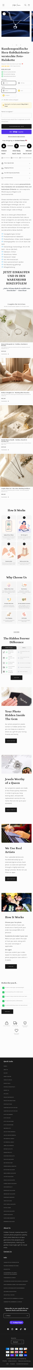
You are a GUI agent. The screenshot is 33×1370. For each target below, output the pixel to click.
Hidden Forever (16, 1358)
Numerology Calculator (9, 1190)
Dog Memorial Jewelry (9, 1138)
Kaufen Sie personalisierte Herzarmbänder (14, 1288)
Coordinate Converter (9, 1197)
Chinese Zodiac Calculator (10, 1183)
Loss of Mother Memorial (10, 1135)
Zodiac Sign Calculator (9, 1180)
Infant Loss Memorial (9, 1145)
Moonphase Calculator (9, 1221)
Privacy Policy (7, 1083)
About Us (6, 1069)
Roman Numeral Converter (10, 1166)
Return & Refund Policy (9, 1086)
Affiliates (6, 1093)
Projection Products (9, 1097)
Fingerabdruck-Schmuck (10, 1277)
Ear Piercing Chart (8, 1162)
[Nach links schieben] (12, 45)
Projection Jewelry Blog (9, 1100)
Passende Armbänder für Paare (11, 1265)
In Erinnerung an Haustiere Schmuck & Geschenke (16, 1281)
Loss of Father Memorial (9, 1131)
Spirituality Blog (8, 1104)
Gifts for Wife (7, 1117)
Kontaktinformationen (22, 1363)
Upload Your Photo (11, 740)
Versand (12, 1363)
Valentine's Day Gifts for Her (10, 1107)
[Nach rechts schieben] (21, 45)
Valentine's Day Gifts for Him (10, 1110)
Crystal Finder (7, 1207)
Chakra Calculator (8, 1214)
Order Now (16, 677)
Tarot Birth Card (8, 1200)
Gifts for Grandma (8, 1114)
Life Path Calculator (8, 1176)
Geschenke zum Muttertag (10, 1291)
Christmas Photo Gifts (9, 1155)
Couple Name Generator (9, 1218)
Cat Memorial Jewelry (9, 1142)
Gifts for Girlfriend (8, 1121)
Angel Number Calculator (10, 1173)
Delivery (6, 1072)
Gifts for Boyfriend (8, 1124)
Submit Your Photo (11, 878)
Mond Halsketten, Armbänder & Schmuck (13, 1298)
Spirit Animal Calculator (10, 1204)
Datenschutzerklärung (24, 1361)
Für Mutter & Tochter (9, 1294)
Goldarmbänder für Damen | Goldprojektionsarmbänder (10, 1273)
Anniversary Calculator (9, 1193)
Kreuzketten (7, 1269)
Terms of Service (8, 1079)
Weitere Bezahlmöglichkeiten (16, 136)
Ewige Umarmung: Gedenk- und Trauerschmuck (15, 1284)
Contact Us (6, 1090)
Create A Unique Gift (11, 809)
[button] (3, 5)
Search (5, 1066)
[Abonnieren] (27, 1315)
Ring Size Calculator (9, 1159)
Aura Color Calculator (9, 1211)
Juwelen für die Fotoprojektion (11, 1262)
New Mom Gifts (7, 1128)
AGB (7, 1363)
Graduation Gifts (8, 1152)
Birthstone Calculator (9, 1169)
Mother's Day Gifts (8, 1148)
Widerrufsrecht (12, 1361)
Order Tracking (7, 1076)
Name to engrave (7, 111)
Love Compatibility (8, 1186)
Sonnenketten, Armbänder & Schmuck (13, 1301)
